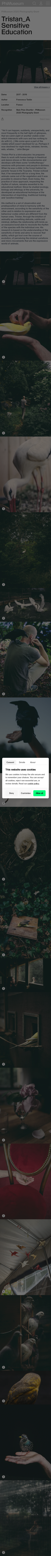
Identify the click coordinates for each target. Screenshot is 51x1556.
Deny (11, 793)
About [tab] (32, 762)
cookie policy (33, 783)
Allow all (39, 793)
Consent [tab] (10, 762)
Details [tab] (22, 762)
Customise (26, 793)
